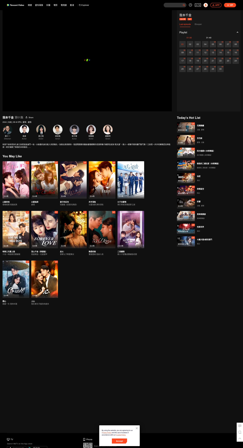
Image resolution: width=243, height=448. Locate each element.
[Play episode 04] (205, 44)
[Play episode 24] (235, 61)
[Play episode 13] (213, 52)
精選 (30, 5)
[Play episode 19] (198, 61)
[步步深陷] (102, 180)
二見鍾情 (121, 251)
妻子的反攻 (64, 202)
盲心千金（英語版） (39, 251)
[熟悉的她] (102, 229)
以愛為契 (34, 202)
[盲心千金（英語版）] (44, 229)
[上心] (44, 279)
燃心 (4, 301)
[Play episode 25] (182, 69)
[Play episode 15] (228, 52)
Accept (119, 441)
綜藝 (48, 5)
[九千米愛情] (130, 180)
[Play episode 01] (182, 44)
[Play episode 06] (220, 44)
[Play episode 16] (235, 52)
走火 (62, 251)
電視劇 (64, 5)
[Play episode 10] (190, 52)
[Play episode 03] (198, 44)
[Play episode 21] (213, 61)
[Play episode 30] (220, 69)
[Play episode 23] (228, 61)
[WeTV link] (15, 5)
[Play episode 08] (235, 44)
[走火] (73, 229)
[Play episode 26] (190, 69)
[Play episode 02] (190, 44)
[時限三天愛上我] (16, 229)
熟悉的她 (92, 251)
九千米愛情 (121, 202)
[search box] (183, 5)
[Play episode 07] (228, 44)
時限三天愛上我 (9, 251)
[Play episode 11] (198, 52)
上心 (33, 301)
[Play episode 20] (205, 61)
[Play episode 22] (220, 61)
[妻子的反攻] (73, 180)
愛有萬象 (39, 5)
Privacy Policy (106, 432)
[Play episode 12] (205, 52)
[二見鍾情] (130, 229)
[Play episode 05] (213, 44)
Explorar (85, 5)
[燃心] (16, 279)
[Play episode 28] (205, 69)
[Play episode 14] (220, 52)
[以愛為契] (44, 180)
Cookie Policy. (121, 435)
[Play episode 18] (190, 61)
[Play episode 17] (182, 61)
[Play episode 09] (182, 52)
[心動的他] (16, 180)
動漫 (72, 5)
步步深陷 (92, 202)
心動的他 (6, 202)
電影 (56, 5)
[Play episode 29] (213, 69)
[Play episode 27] (198, 69)
